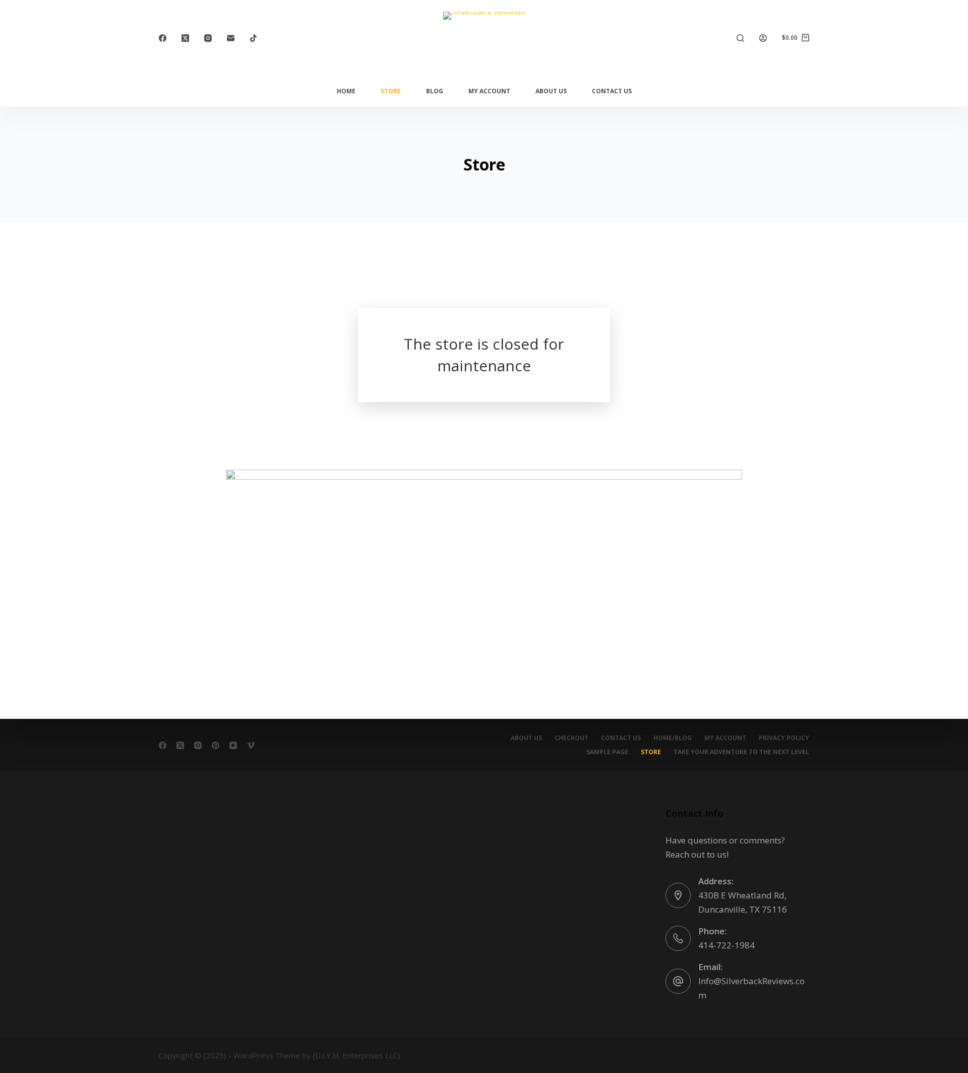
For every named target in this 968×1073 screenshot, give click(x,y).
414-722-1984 (726, 945)
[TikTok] (253, 38)
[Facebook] (162, 38)
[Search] (740, 38)
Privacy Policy (784, 738)
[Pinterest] (215, 745)
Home (346, 91)
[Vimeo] (251, 745)
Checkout (571, 738)
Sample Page (607, 752)
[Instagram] (208, 38)
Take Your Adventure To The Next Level (741, 752)
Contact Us (612, 91)
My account (489, 91)
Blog (434, 91)
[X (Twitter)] (185, 38)
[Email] (230, 38)
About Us (551, 91)
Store (391, 91)
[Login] (763, 38)
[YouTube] (233, 745)
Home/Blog (672, 738)
